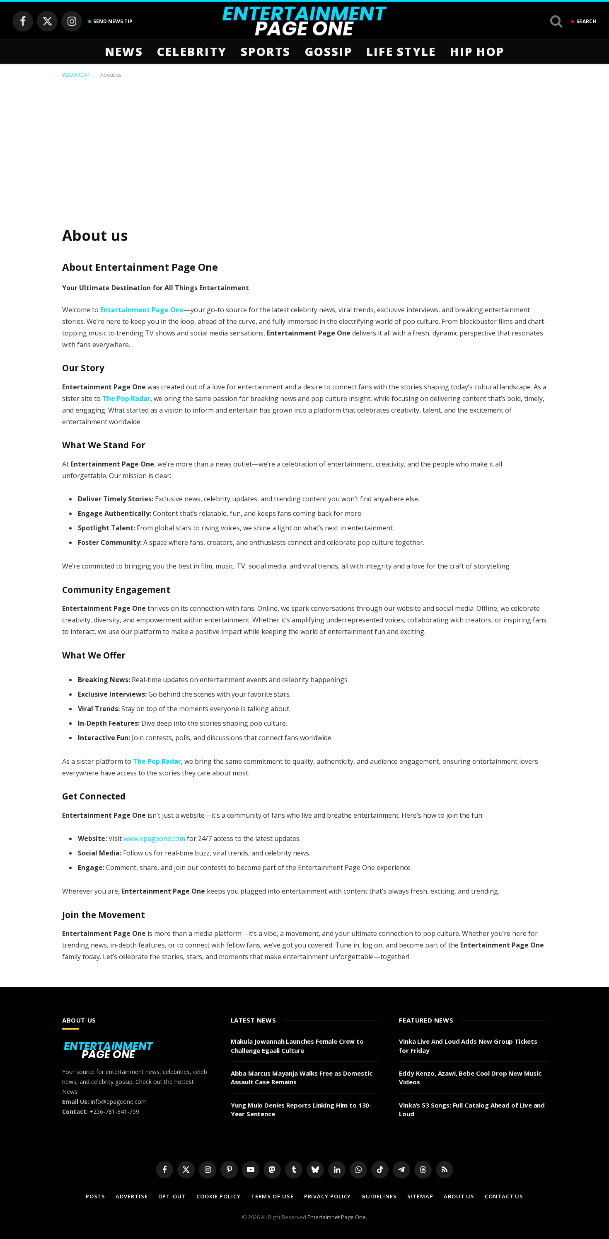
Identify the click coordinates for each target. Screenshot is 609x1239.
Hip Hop (477, 51)
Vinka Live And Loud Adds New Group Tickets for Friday (468, 1045)
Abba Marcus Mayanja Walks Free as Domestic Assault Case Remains (301, 1077)
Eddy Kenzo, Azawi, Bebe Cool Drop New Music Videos (470, 1077)
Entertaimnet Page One (336, 1217)
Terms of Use (272, 1196)
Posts (96, 1196)
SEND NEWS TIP (113, 21)
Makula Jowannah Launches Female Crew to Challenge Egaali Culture (297, 1045)
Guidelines (378, 1196)
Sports (265, 51)
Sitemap (420, 1196)
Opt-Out (172, 1196)
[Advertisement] (304, 150)
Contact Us (504, 1196)
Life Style (401, 51)
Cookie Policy (218, 1196)
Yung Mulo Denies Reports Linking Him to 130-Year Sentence (301, 1109)
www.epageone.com (154, 838)
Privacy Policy (327, 1196)
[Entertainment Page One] (304, 21)
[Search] (556, 21)
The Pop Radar (126, 398)
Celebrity (192, 51)
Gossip (328, 51)
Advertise (131, 1196)
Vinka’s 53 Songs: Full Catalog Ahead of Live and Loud (472, 1109)
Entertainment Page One (142, 309)
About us (459, 1196)
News (124, 51)
